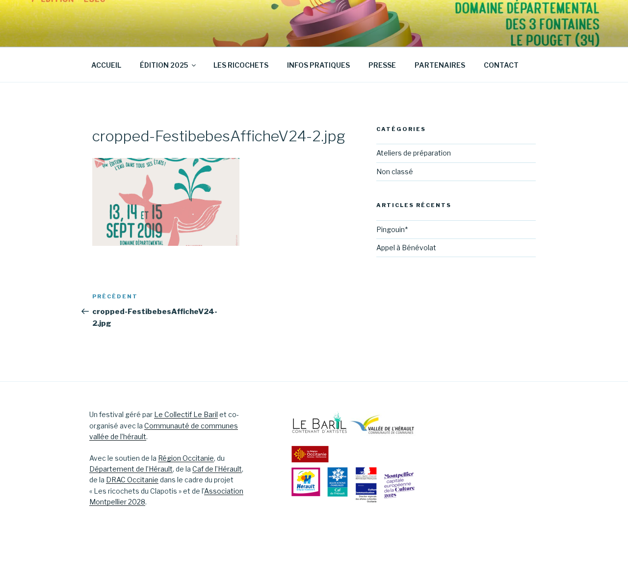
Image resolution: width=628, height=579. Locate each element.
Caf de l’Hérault (217, 469)
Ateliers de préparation (413, 153)
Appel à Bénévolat (406, 247)
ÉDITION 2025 (164, 65)
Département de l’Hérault (131, 469)
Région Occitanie (186, 458)
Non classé (394, 171)
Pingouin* (392, 229)
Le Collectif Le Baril (186, 414)
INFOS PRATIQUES (318, 65)
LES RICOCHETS (240, 65)
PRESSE (382, 65)
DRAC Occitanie (132, 479)
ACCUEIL (106, 65)
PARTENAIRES (440, 65)
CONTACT (501, 65)
